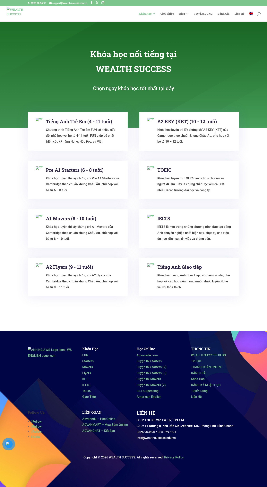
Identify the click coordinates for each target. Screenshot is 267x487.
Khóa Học (145, 13)
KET (85, 379)
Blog (182, 13)
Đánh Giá (223, 13)
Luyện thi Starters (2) (152, 367)
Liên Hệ (239, 13)
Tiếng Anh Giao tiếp (179, 267)
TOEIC (164, 170)
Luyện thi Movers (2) (151, 385)
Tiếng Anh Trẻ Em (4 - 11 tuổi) (79, 121)
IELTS (163, 218)
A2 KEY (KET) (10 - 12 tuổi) (187, 121)
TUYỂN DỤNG (203, 13)
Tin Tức (196, 361)
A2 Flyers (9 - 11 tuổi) (69, 267)
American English (149, 397)
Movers (87, 367)
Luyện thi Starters (149, 361)
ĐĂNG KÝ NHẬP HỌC (205, 385)
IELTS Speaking (148, 391)
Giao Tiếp (89, 397)
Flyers (86, 373)
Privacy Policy (174, 457)
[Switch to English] (251, 17)
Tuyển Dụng (199, 391)
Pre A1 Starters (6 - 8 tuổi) (74, 170)
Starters (88, 361)
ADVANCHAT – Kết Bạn (98, 431)
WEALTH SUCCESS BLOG (208, 355)
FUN (85, 355)
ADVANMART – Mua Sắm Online (105, 425)
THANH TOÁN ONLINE (206, 367)
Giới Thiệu (167, 13)
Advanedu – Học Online (98, 419)
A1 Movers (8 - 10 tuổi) (71, 218)
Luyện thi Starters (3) (152, 373)
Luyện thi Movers (149, 379)
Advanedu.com (147, 355)
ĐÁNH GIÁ (198, 373)
